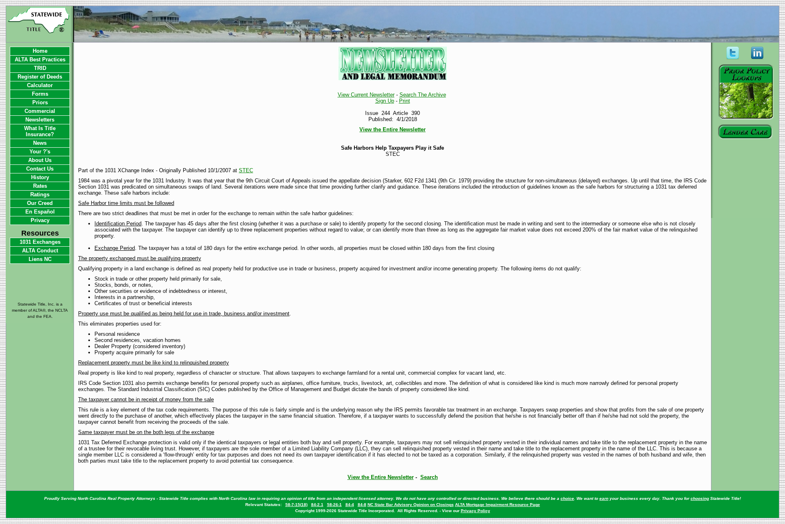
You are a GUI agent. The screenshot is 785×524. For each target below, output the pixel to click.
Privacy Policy (475, 510)
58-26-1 (334, 504)
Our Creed (40, 203)
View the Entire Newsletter (392, 129)
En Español (40, 212)
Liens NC (40, 259)
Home (40, 51)
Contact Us (40, 169)
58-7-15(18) (296, 504)
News (40, 143)
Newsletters (39, 120)
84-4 (349, 504)
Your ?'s (39, 151)
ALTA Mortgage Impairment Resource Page (497, 504)
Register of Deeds (40, 77)
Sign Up (384, 101)
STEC (246, 170)
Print (404, 101)
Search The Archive (422, 95)
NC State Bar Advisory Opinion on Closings (411, 504)
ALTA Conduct (40, 250)
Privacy (40, 220)
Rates (40, 186)
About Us (40, 160)
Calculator (40, 85)
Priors (40, 102)
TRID (40, 68)
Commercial (40, 111)
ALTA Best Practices (40, 59)
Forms (40, 94)
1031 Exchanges (40, 242)
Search (429, 477)
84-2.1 (317, 504)
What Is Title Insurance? (40, 131)
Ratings (39, 194)
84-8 (362, 504)
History (40, 177)
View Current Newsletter (366, 95)
